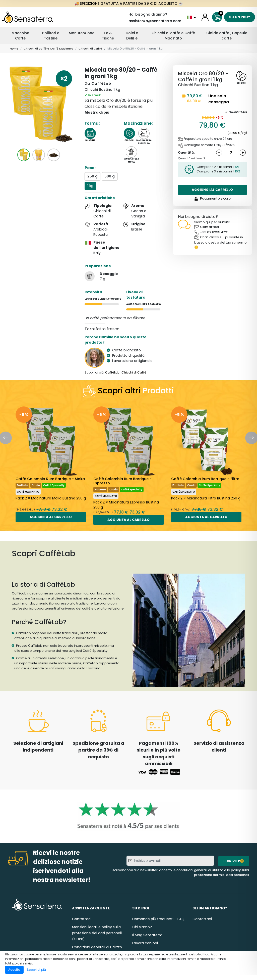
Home (14, 49)
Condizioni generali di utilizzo (97, 947)
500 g (109, 176)
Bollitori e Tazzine (50, 35)
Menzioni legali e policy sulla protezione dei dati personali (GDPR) (97, 933)
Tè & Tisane (108, 35)
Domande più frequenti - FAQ (158, 918)
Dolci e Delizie (132, 35)
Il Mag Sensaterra (147, 935)
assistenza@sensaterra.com (154, 20)
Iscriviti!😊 (233, 861)
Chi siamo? (142, 927)
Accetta (14, 969)
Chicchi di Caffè (90, 49)
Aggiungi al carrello (212, 189)
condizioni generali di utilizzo (199, 870)
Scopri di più (36, 969)
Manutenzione (81, 32)
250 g (92, 176)
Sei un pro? (239, 17)
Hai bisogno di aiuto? (147, 14)
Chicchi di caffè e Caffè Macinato (173, 35)
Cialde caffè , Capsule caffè (226, 35)
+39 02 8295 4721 (214, 232)
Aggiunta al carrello (51, 517)
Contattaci (209, 226)
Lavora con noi (145, 943)
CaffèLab (101, 83)
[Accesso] (205, 17)
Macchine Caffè (20, 35)
